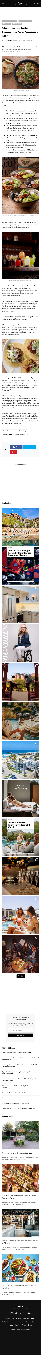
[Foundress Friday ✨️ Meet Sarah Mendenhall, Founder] (20, 643)
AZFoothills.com (8, 1048)
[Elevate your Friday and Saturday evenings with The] (20, 876)
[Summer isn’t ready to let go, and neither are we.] (20, 760)
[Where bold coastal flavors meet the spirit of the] (20, 954)
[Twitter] (20, 1313)
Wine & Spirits (17, 23)
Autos (28, 1322)
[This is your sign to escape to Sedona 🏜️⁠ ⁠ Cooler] (20, 682)
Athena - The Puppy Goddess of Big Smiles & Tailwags (16, 1093)
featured (5, 431)
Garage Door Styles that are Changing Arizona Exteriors (16, 1052)
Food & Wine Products (25, 21)
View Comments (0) (20, 464)
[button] (3, 3)
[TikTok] (24, 1313)
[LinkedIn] (29, 1313)
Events (30, 1325)
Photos (24, 1325)
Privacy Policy (20, 1329)
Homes (11, 1325)
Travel (32, 1318)
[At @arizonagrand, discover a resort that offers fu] (20, 721)
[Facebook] (16, 1313)
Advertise (13, 1329)
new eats (13, 431)
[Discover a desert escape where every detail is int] (20, 798)
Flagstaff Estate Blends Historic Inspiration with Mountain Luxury (18, 1108)
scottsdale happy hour (20, 434)
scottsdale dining (7, 434)
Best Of (17, 1325)
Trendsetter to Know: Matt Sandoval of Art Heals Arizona (16, 1098)
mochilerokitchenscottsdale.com (11, 423)
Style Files (26, 1318)
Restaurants (6, 23)
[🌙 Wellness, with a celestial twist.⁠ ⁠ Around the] (20, 837)
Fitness (22, 1322)
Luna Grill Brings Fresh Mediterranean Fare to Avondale (19, 1286)
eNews (18, 1318)
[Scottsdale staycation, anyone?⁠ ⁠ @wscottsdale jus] (20, 915)
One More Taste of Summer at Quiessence (18, 1153)
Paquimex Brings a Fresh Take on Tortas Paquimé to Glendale (20, 1241)
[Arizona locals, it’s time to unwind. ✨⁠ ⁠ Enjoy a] (20, 527)
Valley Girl (5, 1322)
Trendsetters (14, 1322)
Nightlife (34, 1322)
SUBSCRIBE (20, 1035)
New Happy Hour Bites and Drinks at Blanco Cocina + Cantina (19, 1196)
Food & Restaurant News (9, 21)
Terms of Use (27, 1329)
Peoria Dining (22, 431)
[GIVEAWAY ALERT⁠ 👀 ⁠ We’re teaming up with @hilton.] (20, 604)
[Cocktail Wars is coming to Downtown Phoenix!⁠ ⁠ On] (20, 566)
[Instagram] (12, 1313)
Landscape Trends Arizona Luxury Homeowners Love (16, 1103)
